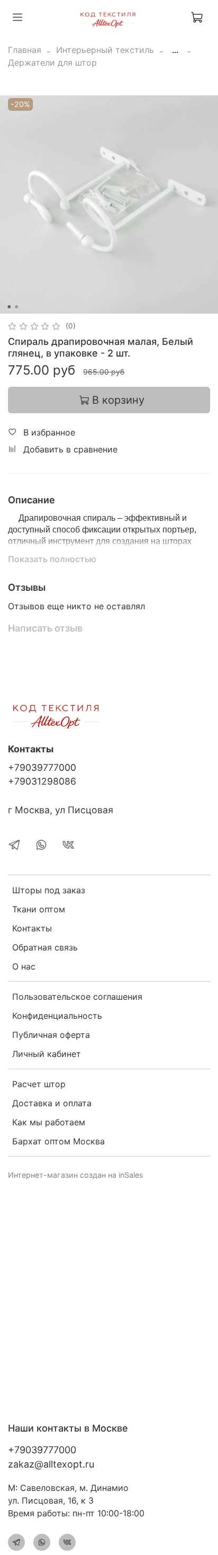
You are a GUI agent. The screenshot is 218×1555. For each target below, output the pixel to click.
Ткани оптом (38, 909)
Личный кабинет (46, 1053)
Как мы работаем (48, 1122)
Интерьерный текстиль (105, 50)
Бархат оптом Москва (58, 1141)
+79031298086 (42, 781)
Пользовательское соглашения (77, 996)
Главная (24, 50)
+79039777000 (42, 767)
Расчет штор (39, 1084)
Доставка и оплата (52, 1103)
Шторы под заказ (48, 890)
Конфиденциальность (57, 1015)
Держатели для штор (52, 62)
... (175, 50)
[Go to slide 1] (9, 306)
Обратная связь (45, 947)
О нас (23, 966)
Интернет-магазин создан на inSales (75, 1174)
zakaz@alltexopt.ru (51, 1464)
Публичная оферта (51, 1034)
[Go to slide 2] (16, 306)
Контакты (32, 928)
